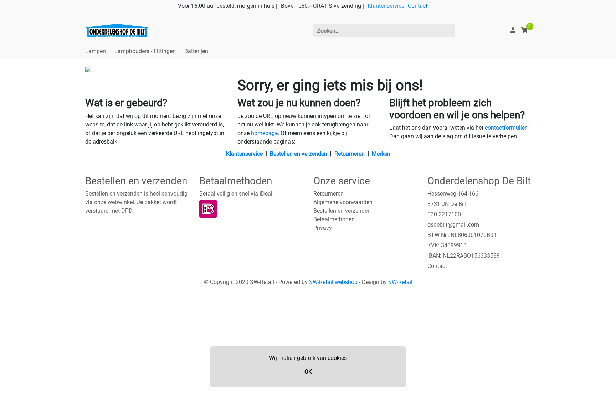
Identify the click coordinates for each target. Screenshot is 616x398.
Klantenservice (386, 5)
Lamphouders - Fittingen (145, 51)
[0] (524, 30)
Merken (381, 153)
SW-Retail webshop (333, 282)
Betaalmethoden (334, 219)
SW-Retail (400, 282)
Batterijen (196, 51)
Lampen (95, 51)
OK (308, 371)
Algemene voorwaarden (343, 202)
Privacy (322, 227)
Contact (417, 5)
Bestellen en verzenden (298, 153)
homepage (264, 133)
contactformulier (505, 127)
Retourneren (349, 153)
